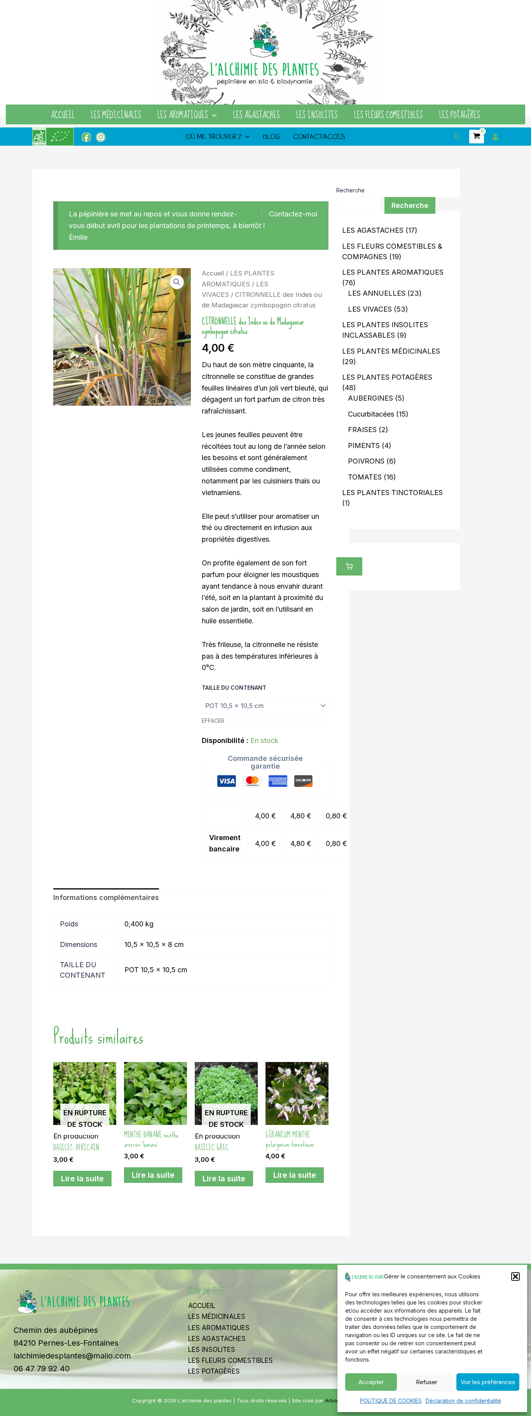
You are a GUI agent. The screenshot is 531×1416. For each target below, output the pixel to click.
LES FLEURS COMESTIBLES (388, 115)
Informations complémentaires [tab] (106, 897)
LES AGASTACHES (256, 115)
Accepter (371, 1382)
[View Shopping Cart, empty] (476, 136)
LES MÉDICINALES (116, 115)
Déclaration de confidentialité (463, 1400)
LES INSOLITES (317, 115)
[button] (515, 1276)
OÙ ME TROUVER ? (213, 136)
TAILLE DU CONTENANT (234, 687)
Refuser (426, 1382)
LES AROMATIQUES (182, 115)
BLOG (271, 136)
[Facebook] (86, 137)
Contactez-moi (293, 214)
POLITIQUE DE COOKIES (391, 1400)
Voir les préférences (488, 1382)
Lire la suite (82, 1178)
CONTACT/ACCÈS (319, 136)
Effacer (213, 721)
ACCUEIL (63, 115)
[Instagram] (100, 137)
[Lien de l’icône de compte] (495, 136)
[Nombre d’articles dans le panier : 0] (349, 566)
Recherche (350, 190)
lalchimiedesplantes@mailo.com (72, 1355)
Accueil (213, 273)
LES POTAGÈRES (459, 115)
